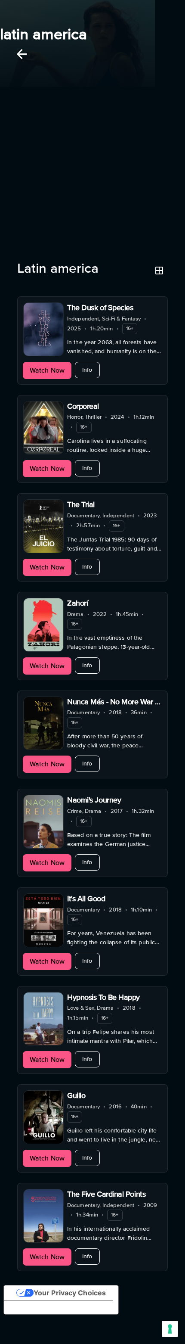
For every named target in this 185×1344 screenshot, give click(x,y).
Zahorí (77, 603)
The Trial (81, 504)
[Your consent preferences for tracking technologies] (170, 1329)
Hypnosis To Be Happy (103, 997)
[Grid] (159, 270)
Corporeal (83, 406)
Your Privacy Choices (70, 1292)
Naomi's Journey (94, 800)
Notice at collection (43, 1307)
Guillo (76, 1095)
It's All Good (86, 898)
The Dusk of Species (100, 307)
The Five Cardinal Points (106, 1194)
